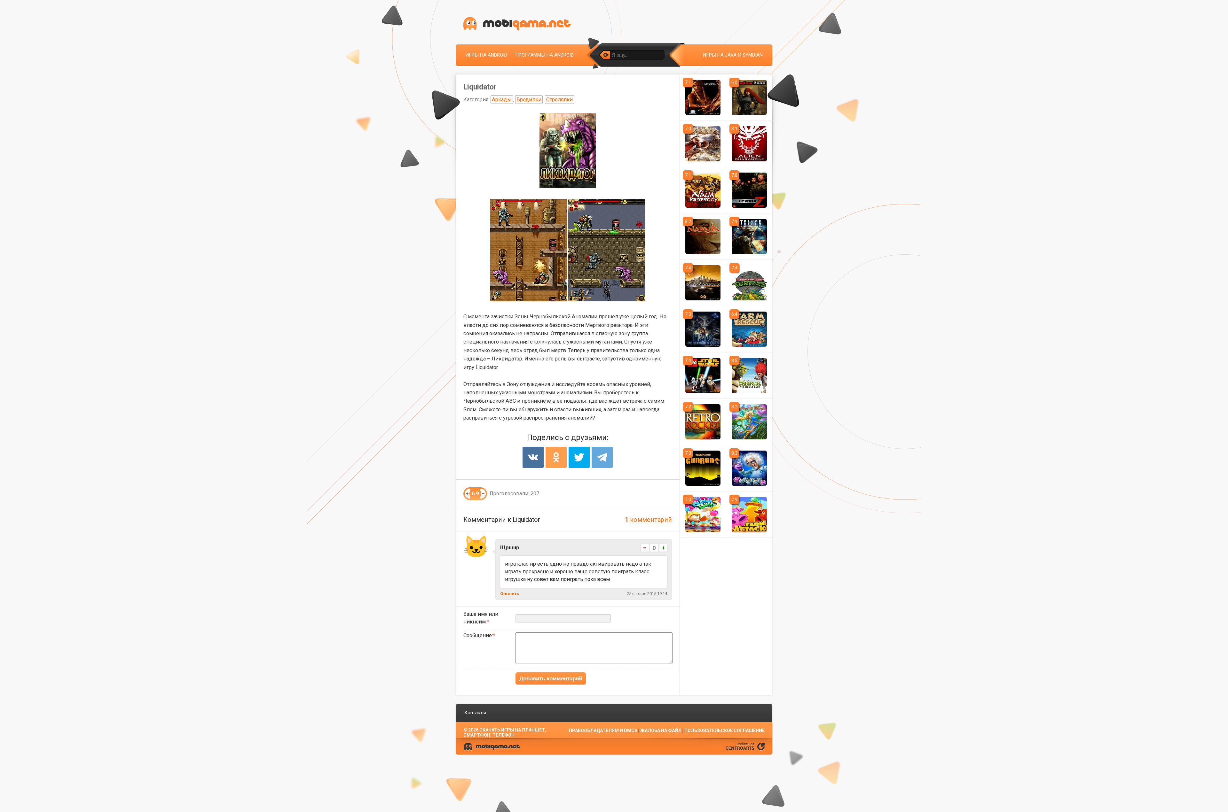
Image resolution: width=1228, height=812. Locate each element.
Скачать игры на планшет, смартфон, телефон (504, 732)
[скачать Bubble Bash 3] (702, 514)
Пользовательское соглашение (724, 730)
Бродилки (528, 100)
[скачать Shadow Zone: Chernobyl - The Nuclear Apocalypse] (749, 97)
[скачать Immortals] (702, 97)
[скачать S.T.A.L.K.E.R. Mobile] (749, 236)
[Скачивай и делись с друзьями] (517, 24)
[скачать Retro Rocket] (702, 421)
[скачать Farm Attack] (749, 514)
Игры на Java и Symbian (733, 55)
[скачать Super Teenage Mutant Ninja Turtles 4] (749, 282)
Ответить (509, 593)
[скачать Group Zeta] (749, 190)
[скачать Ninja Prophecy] (702, 190)
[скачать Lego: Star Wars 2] (702, 375)
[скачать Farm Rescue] (749, 329)
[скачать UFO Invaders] (702, 329)
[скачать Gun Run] (702, 468)
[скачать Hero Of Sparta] (702, 143)
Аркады (502, 100)
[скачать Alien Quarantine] (749, 143)
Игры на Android (486, 55)
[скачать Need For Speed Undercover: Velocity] (702, 282)
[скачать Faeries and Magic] (749, 421)
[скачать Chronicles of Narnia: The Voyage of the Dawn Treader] (702, 236)
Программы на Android (544, 55)
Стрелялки (559, 100)
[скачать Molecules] (749, 468)
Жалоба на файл (660, 730)
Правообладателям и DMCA (603, 730)
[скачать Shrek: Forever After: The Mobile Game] (749, 375)
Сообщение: (478, 635)
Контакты (475, 712)
